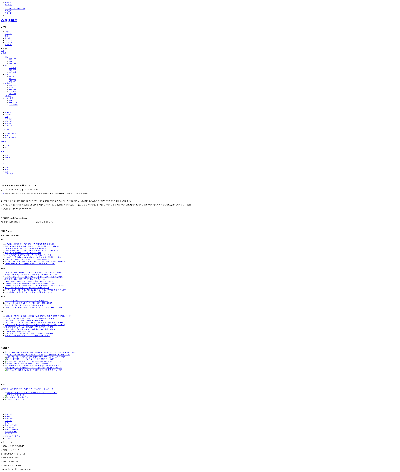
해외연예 (8, 40)
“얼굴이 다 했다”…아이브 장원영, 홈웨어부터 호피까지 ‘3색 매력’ (29, 327)
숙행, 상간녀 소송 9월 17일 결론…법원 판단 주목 (23, 253)
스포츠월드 (9, 20)
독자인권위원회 (11, 425)
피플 (6, 172)
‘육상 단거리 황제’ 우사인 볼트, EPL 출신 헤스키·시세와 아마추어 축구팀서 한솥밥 (35, 285)
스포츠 (3, 53)
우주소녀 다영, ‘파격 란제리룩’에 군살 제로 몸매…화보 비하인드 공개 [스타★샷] (35, 261)
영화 (6, 36)
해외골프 (12, 79)
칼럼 (6, 169)
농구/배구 (8, 83)
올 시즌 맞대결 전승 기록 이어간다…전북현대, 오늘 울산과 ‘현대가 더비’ (32, 275)
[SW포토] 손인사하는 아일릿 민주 (17, 331)
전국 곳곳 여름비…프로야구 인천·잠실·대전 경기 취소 (25, 279)
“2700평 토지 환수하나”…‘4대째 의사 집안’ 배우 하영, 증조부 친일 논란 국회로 (34, 257)
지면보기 (8, 11)
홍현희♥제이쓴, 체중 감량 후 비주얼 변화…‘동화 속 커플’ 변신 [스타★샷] (32, 246)
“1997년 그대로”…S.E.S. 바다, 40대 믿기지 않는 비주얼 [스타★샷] (29, 333)
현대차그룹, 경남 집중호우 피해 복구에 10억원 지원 (24, 305)
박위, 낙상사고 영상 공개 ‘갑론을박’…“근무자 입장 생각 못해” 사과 (30, 244)
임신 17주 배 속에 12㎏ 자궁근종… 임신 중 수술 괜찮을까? (26, 301)
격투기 (11, 100)
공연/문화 (8, 38)
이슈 (2, 163)
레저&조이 (5, 129)
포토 (2, 151)
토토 (6, 135)
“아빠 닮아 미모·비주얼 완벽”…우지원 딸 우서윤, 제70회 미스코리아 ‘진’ (31, 250)
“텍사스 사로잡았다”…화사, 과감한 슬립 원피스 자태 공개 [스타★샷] (30, 329)
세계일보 (8, 3)
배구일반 (12, 94)
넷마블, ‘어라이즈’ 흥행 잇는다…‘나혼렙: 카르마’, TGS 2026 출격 (29, 303)
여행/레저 (8, 145)
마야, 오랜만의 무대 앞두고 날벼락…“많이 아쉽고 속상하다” (27, 259)
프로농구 (12, 85)
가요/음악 (8, 34)
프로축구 (12, 68)
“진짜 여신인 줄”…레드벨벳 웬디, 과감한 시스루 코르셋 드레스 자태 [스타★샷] (34, 322)
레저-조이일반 (10, 138)
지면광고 (8, 416)
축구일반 (12, 72)
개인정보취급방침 (11, 429)
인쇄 (2, 193)
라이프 (3, 141)
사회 (6, 167)
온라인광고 (9, 418)
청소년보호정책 (11, 432)
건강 (6, 147)
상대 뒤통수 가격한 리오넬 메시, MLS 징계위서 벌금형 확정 (27, 288)
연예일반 (8, 42)
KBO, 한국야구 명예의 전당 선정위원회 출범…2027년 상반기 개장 (29, 281)
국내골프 (12, 76)
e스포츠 (8, 96)
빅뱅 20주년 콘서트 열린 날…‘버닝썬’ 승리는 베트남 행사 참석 (28, 255)
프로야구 (12, 59)
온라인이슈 (9, 174)
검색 (2, 51)
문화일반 (8, 45)
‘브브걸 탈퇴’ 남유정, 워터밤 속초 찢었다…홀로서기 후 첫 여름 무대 (30, 264)
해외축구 (12, 70)
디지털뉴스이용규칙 (12, 436)
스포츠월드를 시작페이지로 (15, 9)
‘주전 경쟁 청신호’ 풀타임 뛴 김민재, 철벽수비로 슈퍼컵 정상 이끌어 (30, 283)
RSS (6, 15)
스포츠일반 (13, 105)
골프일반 (12, 81)
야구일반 (12, 63)
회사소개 (8, 414)
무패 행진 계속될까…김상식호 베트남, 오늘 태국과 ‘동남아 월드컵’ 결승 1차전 (33, 277)
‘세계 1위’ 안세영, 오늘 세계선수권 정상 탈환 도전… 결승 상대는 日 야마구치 (33, 272)
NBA (11, 87)
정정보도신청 (10, 427)
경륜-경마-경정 (10, 133)
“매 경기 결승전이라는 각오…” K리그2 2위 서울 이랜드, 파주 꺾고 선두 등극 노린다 (35, 290)
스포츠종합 (9, 98)
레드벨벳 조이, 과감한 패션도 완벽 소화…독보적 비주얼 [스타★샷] (29, 318)
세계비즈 (8, 5)
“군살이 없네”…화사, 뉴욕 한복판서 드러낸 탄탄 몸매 (24, 320)
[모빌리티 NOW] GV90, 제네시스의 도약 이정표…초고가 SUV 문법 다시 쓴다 (33, 307)
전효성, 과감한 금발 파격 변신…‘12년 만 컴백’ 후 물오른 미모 (27, 336)
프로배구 (12, 91)
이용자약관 (9, 434)
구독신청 (8, 13)
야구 (6, 57)
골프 (6, 74)
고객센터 (8, 438)
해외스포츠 (13, 102)
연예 (2, 108)
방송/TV (8, 32)
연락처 (7, 423)
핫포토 (7, 155)
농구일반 (12, 89)
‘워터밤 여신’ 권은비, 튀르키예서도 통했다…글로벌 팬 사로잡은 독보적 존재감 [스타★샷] (38, 316)
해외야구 (12, 61)
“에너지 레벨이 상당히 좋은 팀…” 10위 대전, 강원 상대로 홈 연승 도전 (30, 292)
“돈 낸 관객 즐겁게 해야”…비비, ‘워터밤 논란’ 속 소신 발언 (26, 248)
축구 (6, 65)
